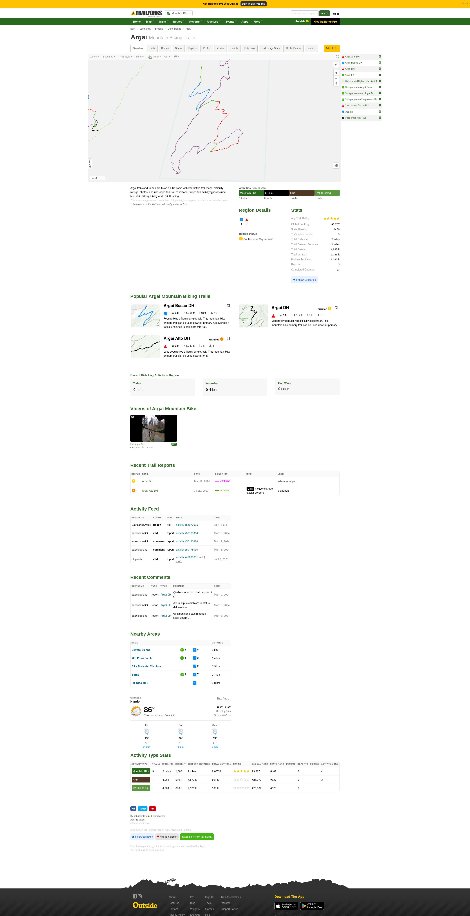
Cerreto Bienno (141, 650)
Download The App (289, 896)
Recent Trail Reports (152, 465)
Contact (173, 909)
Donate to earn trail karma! (198, 836)
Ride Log (212, 21)
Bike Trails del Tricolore (146, 666)
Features (174, 903)
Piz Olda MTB (140, 683)
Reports (194, 21)
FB (133, 808)
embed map (155, 829)
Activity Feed (144, 508)
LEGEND (90, 163)
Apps (244, 21)
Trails (162, 21)
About (172, 897)
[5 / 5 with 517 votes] (331, 218)
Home (137, 21)
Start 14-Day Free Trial (253, 3)
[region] (214, 118)
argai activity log (138, 829)
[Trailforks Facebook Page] (135, 896)
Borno (135, 674)
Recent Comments (150, 577)
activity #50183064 (187, 533)
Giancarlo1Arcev (141, 524)
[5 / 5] (241, 771)
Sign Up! (210, 897)
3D (336, 165)
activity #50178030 (187, 549)
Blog (192, 903)
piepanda (283, 490)
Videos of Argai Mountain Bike (163, 408)
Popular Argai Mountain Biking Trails (170, 296)
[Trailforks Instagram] (140, 896)
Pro (192, 897)
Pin (152, 808)
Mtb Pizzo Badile (142, 658)
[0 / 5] (241, 779)
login (335, 13)
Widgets (195, 909)
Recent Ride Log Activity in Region (154, 375)
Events (229, 21)
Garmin (209, 909)
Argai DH (280, 307)
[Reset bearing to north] (336, 83)
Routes (177, 21)
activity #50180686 (187, 541)
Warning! (214, 339)
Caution (323, 309)
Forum (229, 909)
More (257, 21)
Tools (208, 903)
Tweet (143, 808)
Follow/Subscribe (305, 280)
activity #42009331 (187, 557)
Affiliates (225, 903)
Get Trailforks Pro (325, 21)
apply (142, 819)
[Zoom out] (336, 78)
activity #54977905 (187, 524)
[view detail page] (380, 56)
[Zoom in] (336, 72)
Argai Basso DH (179, 305)
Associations (231, 897)
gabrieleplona (139, 549)
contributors (159, 816)
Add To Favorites (168, 836)
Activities (245, 188)
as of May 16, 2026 (262, 239)
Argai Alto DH (177, 338)
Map (149, 21)
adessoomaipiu (287, 481)
